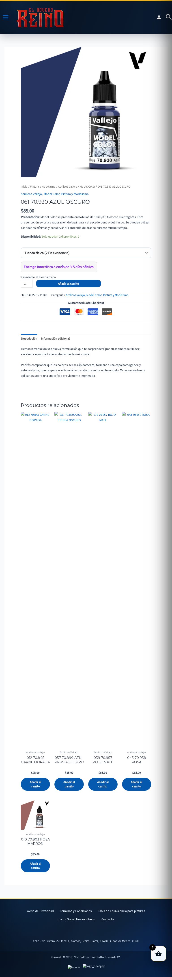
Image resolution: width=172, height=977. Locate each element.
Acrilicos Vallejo (67, 186)
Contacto (107, 919)
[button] (169, 17)
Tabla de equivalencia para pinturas (121, 911)
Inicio (24, 186)
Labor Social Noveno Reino (76, 919)
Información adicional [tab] (55, 338)
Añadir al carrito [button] (35, 784)
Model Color (87, 186)
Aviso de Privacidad (40, 911)
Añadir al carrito (68, 284)
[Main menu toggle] (5, 17)
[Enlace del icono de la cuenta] (159, 17)
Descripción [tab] (29, 338)
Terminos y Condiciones (76, 911)
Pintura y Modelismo (43, 186)
